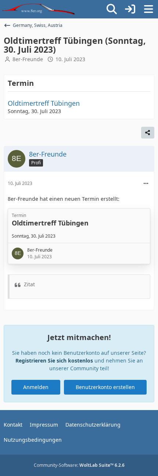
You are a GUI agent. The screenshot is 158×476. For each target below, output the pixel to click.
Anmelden (36, 387)
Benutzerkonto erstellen (105, 387)
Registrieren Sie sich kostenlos (54, 360)
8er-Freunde (27, 59)
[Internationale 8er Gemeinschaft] (38, 9)
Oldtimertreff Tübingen (44, 103)
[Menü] (148, 9)
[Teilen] (147, 133)
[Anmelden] (130, 9)
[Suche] (111, 9)
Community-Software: (79, 465)
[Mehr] (146, 184)
